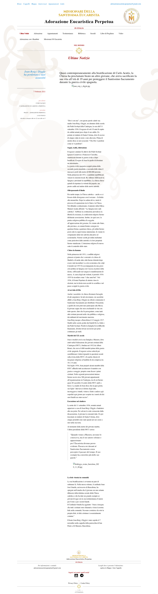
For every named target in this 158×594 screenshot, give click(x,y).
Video (121, 33)
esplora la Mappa (105, 568)
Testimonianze (68, 33)
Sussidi (93, 33)
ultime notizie (79, 57)
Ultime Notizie (24, 33)
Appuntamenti (52, 33)
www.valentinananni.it (79, 592)
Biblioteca (81, 33)
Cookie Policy (85, 583)
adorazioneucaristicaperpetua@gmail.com (125, 4)
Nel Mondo (79, 45)
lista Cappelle (117, 568)
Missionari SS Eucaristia (53, 39)
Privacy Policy (73, 583)
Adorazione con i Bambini (29, 39)
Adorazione (38, 33)
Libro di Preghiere (107, 33)
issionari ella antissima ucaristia (79, 13)
